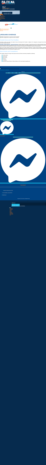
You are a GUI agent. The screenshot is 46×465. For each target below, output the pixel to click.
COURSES (3, 7)
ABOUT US (4, 6)
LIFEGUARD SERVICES (5, 8)
